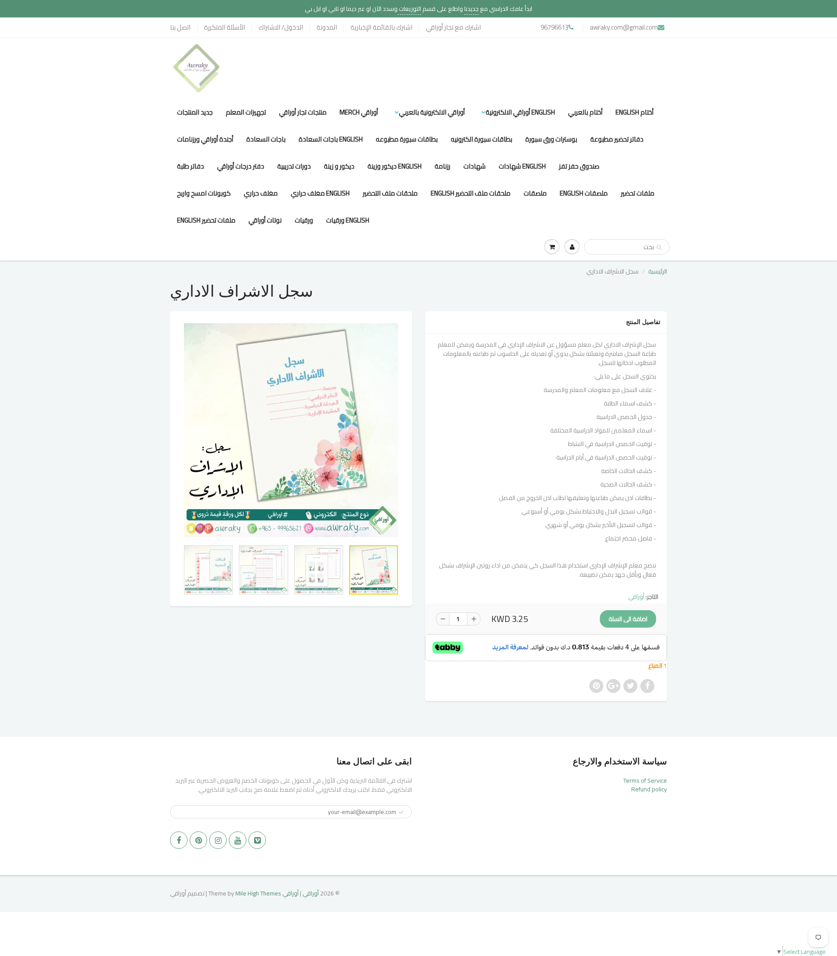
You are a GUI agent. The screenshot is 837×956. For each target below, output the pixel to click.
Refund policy (649, 789)
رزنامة (442, 166)
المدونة (326, 27)
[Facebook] (178, 840)
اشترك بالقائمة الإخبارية (381, 27)
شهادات (474, 166)
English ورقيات (347, 220)
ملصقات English (584, 193)
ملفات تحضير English (206, 220)
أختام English (634, 112)
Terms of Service (645, 780)
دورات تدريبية (294, 166)
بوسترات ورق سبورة (551, 139)
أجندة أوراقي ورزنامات (205, 139)
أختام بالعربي (585, 112)
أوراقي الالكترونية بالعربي (432, 112)
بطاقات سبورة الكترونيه (481, 139)
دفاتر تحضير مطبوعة (616, 139)
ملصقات (535, 193)
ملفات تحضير (637, 193)
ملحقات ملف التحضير (390, 193)
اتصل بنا (180, 27)
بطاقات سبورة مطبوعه (407, 139)
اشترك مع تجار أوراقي (453, 27)
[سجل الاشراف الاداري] (291, 430)
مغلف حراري (261, 193)
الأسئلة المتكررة (224, 27)
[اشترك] (401, 812)
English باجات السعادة (331, 139)
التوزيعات (409, 8)
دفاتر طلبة (190, 166)
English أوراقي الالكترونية (520, 112)
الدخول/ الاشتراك (281, 27)
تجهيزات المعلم (246, 112)
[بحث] (659, 247)
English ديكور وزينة (394, 166)
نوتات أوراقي (265, 220)
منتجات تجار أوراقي (303, 112)
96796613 (554, 27)
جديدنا (471, 8)
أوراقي (636, 596)
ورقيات (304, 220)
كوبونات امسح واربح (204, 193)
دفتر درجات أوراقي (240, 166)
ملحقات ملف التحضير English (470, 193)
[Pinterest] (198, 840)
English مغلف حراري (320, 193)
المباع (655, 665)
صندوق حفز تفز (579, 166)
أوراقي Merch (359, 112)
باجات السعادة (266, 139)
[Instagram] (218, 840)
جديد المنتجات (195, 112)
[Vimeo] (257, 840)
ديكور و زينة (339, 166)
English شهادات (522, 166)
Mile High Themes (258, 893)
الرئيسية (657, 271)
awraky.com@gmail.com (624, 27)
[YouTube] (237, 840)
